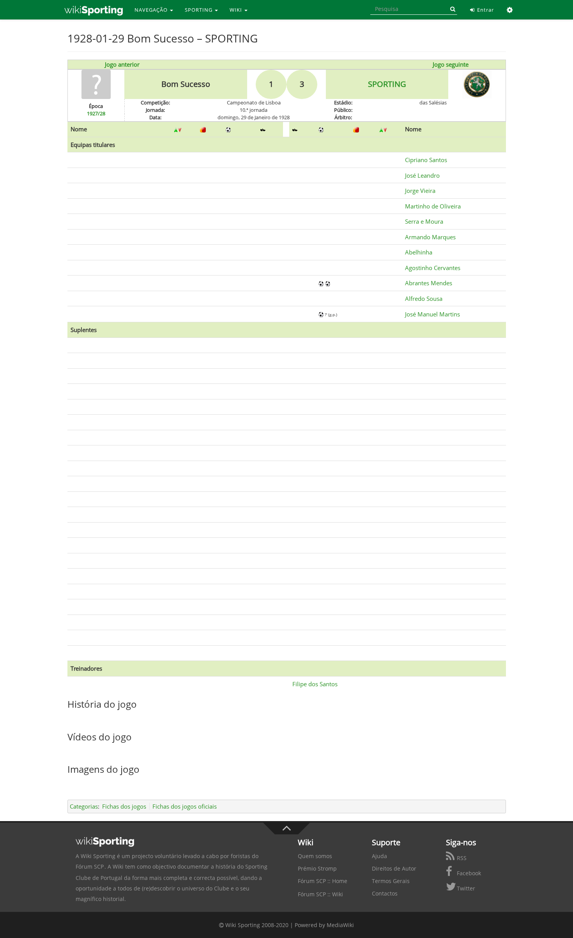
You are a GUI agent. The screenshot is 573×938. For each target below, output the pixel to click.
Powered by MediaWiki (324, 925)
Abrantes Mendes (428, 283)
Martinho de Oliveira (433, 206)
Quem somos (315, 856)
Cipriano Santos (426, 160)
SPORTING (199, 9)
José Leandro (422, 175)
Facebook (468, 873)
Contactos (385, 893)
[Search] (451, 9)
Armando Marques (430, 237)
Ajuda (379, 856)
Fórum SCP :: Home (322, 881)
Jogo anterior (122, 64)
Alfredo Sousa (423, 298)
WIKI (237, 9)
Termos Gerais (391, 881)
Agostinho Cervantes (432, 268)
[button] (510, 9)
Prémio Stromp (317, 868)
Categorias (84, 806)
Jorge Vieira (420, 190)
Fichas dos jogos (124, 806)
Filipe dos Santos (315, 684)
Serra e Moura (424, 221)
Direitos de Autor (394, 868)
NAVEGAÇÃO (151, 9)
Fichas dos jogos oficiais (184, 806)
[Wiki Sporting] (93, 9)
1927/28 (96, 113)
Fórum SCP (90, 866)
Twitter (465, 888)
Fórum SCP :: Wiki (320, 894)
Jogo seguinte (451, 64)
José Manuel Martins (432, 314)
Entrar (485, 9)
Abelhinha (418, 252)
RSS (461, 858)
